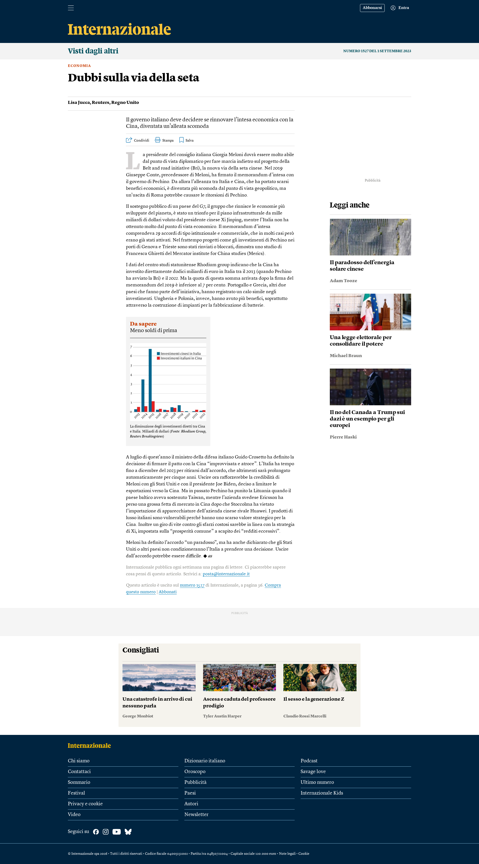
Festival (76, 793)
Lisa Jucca (79, 102)
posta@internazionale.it (226, 574)
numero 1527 (192, 585)
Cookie (303, 854)
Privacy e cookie (85, 804)
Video (74, 814)
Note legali (287, 854)
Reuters (100, 102)
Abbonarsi (372, 8)
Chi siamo (79, 761)
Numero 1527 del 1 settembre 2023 (377, 51)
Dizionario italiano (204, 761)
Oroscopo (195, 771)
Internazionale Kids (322, 793)
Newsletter (196, 814)
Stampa (168, 140)
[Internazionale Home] (91, 745)
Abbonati (168, 592)
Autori (191, 804)
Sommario (79, 782)
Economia (79, 66)
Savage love (313, 771)
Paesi (190, 793)
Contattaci (79, 771)
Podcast (309, 761)
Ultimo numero (317, 782)
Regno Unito (125, 102)
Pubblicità (195, 782)
